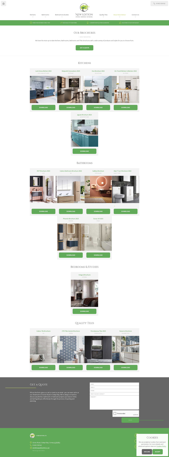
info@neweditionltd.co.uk (41, 448)
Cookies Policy (161, 446)
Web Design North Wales (39, 450)
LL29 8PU (57, 443)
